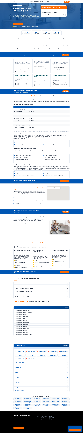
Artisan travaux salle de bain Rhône (64, 355)
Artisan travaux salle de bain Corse (20, 318)
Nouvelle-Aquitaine (51, 417)
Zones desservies (36, 1)
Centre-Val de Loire (43, 418)
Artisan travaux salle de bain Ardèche (42, 351)
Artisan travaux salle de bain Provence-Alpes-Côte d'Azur (23, 334)
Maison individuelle (47, 14)
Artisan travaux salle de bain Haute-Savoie (31, 358)
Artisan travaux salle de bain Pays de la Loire (21, 332)
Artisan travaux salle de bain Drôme (64, 351)
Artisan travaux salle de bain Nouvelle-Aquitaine (22, 328)
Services (31, 1)
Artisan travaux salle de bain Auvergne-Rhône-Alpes (23, 310)
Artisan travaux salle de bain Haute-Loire (42, 355)
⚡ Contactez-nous (64, 181)
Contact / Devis (46, 1)
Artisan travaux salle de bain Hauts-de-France (22, 322)
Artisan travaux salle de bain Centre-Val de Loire (22, 316)
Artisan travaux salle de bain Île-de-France (21, 324)
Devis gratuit (66, 1)
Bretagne (42, 417)
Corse (42, 419)
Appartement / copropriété (60, 14)
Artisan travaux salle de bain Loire (31, 355)
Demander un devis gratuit (18, 23)
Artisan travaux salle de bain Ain (20, 351)
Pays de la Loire (51, 419)
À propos (41, 1)
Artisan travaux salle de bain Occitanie (21, 330)
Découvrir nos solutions (28, 23)
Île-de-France (50, 415)
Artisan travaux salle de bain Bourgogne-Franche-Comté (23, 312)
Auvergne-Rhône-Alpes (44, 415)
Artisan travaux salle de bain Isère (20, 355)
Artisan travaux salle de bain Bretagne (20, 314)
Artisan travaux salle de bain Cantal (53, 351)
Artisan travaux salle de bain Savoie (20, 358)
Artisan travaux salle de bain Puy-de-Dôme (53, 355)
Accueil (37, 415)
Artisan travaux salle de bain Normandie (21, 326)
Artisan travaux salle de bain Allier (31, 351)
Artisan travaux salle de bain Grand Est (21, 320)
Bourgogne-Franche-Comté (44, 416)
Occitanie (50, 418)
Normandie (50, 416)
